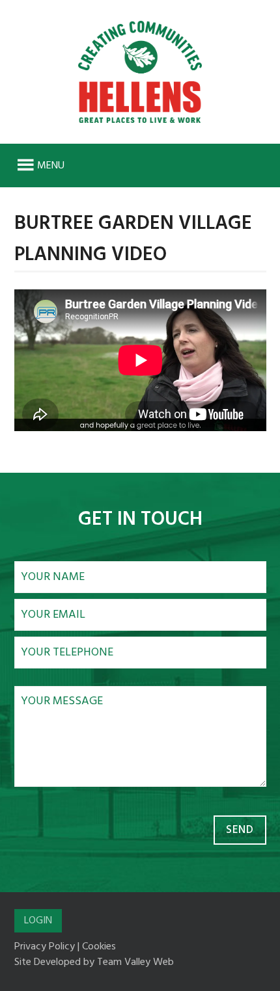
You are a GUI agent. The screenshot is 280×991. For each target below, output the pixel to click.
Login (38, 920)
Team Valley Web (135, 962)
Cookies (99, 946)
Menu (50, 165)
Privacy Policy (44, 946)
